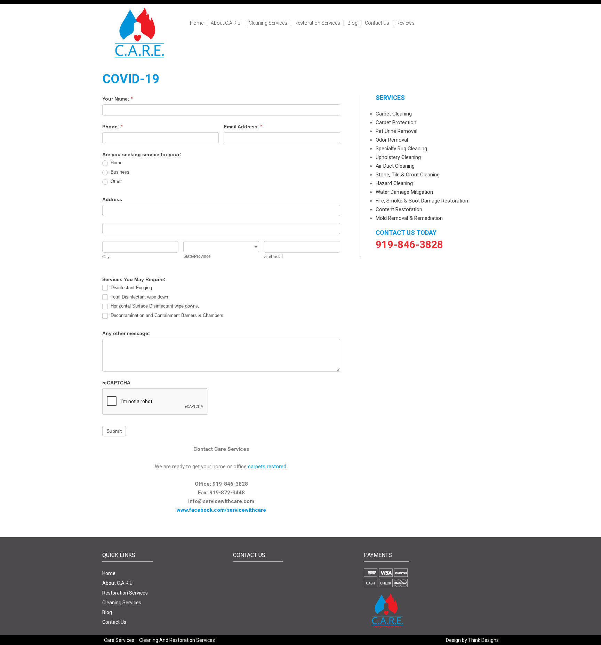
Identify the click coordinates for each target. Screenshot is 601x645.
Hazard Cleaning (394, 183)
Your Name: (117, 99)
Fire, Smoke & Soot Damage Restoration (422, 201)
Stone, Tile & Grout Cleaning (408, 175)
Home (196, 23)
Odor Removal (392, 140)
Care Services (119, 640)
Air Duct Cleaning (395, 166)
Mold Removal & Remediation (409, 218)
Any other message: (126, 333)
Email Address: (243, 126)
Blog (352, 23)
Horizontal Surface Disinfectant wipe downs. (154, 306)
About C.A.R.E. (226, 23)
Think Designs (483, 640)
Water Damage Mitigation (404, 192)
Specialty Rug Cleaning (401, 148)
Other (115, 181)
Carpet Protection (396, 122)
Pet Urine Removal (396, 131)
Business (119, 172)
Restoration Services (317, 23)
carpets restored (267, 466)
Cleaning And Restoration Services (177, 640)
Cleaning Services (268, 23)
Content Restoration (399, 209)
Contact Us (377, 23)
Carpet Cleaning (394, 114)
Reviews (405, 23)
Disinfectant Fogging (130, 287)
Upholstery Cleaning (398, 157)
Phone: (112, 126)
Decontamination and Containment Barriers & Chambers (166, 315)
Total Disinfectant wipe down (138, 297)
